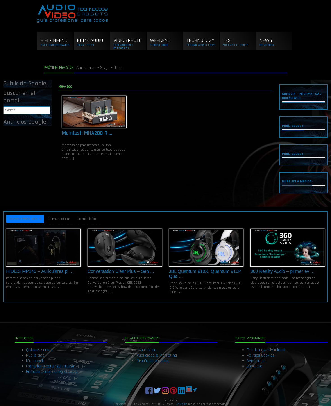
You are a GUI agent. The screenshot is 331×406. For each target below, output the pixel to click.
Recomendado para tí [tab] (25, 219)
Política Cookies (260, 355)
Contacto (254, 366)
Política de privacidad (266, 350)
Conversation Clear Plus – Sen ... (121, 271)
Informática (146, 350)
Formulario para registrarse (50, 366)
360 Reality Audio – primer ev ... (282, 271)
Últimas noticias (59, 219)
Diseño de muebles (153, 361)
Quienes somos (39, 350)
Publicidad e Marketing (156, 355)
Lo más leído (87, 219)
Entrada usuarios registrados (51, 371)
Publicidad (35, 355)
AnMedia (181, 404)
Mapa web (35, 361)
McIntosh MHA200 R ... (87, 133)
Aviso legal (256, 361)
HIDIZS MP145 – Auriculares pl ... (40, 271)
